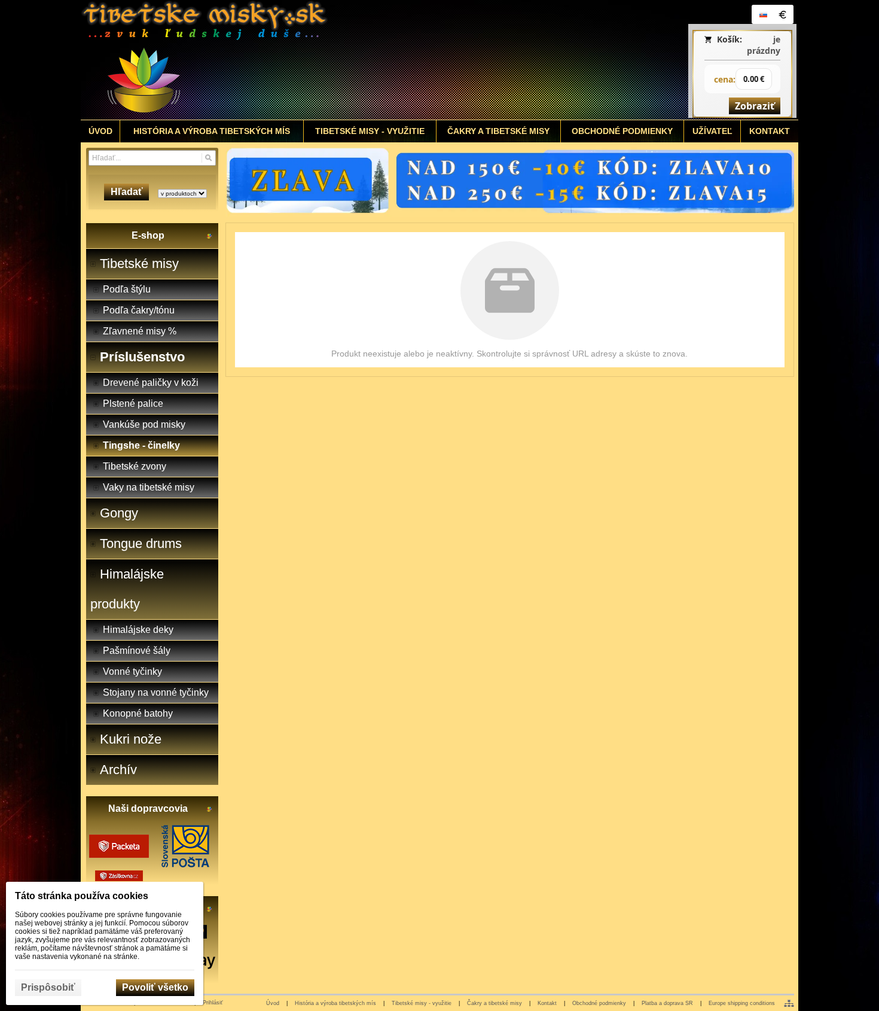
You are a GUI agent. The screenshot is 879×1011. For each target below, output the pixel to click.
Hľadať (127, 192)
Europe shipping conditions (742, 1003)
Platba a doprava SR (667, 1003)
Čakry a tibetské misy (494, 1003)
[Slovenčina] (763, 14)
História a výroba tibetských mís (335, 1003)
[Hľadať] (208, 158)
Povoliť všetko (155, 987)
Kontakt (547, 1003)
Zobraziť (754, 105)
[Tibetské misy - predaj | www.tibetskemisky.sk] (350, 60)
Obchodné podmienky (599, 1003)
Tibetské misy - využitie (421, 1003)
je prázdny (763, 45)
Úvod (272, 1003)
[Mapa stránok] (789, 1003)
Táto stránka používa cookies (81, 896)
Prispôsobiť (48, 987)
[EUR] (782, 14)
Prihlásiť (212, 1003)
